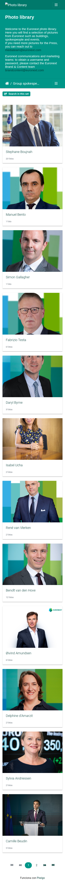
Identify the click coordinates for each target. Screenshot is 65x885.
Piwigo (41, 877)
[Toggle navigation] (56, 4)
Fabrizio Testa (16, 340)
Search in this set (18, 93)
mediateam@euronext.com (23, 50)
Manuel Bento (16, 215)
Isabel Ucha (14, 465)
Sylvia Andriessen (18, 778)
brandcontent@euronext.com (24, 70)
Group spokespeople (27, 83)
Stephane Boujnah (19, 152)
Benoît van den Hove (21, 590)
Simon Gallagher (18, 277)
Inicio (7, 83)
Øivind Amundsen (18, 653)
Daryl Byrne (14, 403)
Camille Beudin (16, 841)
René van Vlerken (18, 528)
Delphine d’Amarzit (19, 716)
